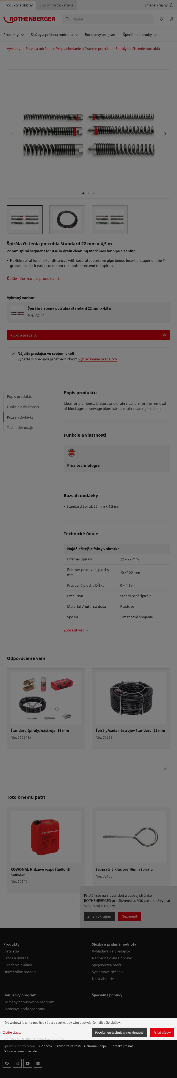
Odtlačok (45, 1046)
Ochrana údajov (95, 1046)
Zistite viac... (12, 1032)
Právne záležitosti (68, 1046)
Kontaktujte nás (122, 1046)
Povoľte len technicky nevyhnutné (119, 1032)
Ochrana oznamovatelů (20, 1051)
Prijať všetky (162, 1032)
